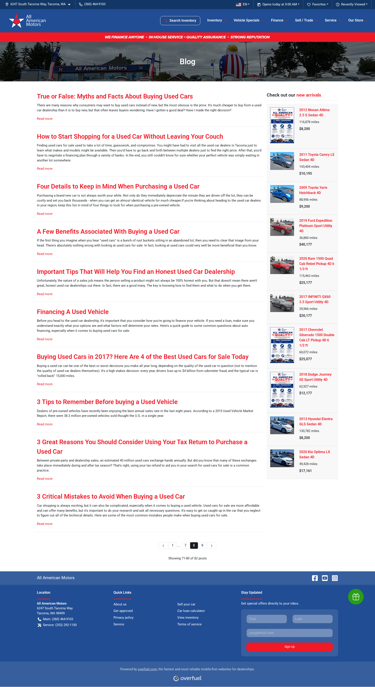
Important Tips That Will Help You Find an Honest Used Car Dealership (136, 271)
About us (120, 604)
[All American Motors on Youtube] (323, 577)
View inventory (188, 618)
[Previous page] (163, 545)
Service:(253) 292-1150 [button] (60, 625)
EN (245, 4)
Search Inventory (182, 20)
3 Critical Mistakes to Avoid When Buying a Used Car (111, 496)
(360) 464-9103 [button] (94, 4)
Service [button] (331, 20)
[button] (39, 4)
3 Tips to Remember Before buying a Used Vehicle (107, 402)
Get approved (123, 611)
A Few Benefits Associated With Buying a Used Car (108, 231)
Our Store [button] (355, 20)
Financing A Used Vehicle (73, 312)
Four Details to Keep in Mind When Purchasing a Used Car (118, 186)
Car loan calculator (191, 611)
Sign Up (290, 646)
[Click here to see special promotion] (187, 37)
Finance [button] (277, 20)
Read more (45, 119)
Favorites (319, 4)
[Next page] (211, 545)
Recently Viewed (353, 4)
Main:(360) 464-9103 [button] (58, 619)
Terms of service (189, 624)
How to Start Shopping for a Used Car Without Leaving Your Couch (130, 136)
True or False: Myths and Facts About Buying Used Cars (115, 96)
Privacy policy (123, 618)
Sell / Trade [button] (304, 20)
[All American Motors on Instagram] (333, 577)
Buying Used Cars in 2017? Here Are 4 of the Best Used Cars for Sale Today (142, 356)
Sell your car (186, 604)
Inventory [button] (214, 20)
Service (118, 624)
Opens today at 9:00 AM (279, 4)
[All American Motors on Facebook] (313, 577)
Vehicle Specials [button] (246, 20)
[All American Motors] (27, 20)
